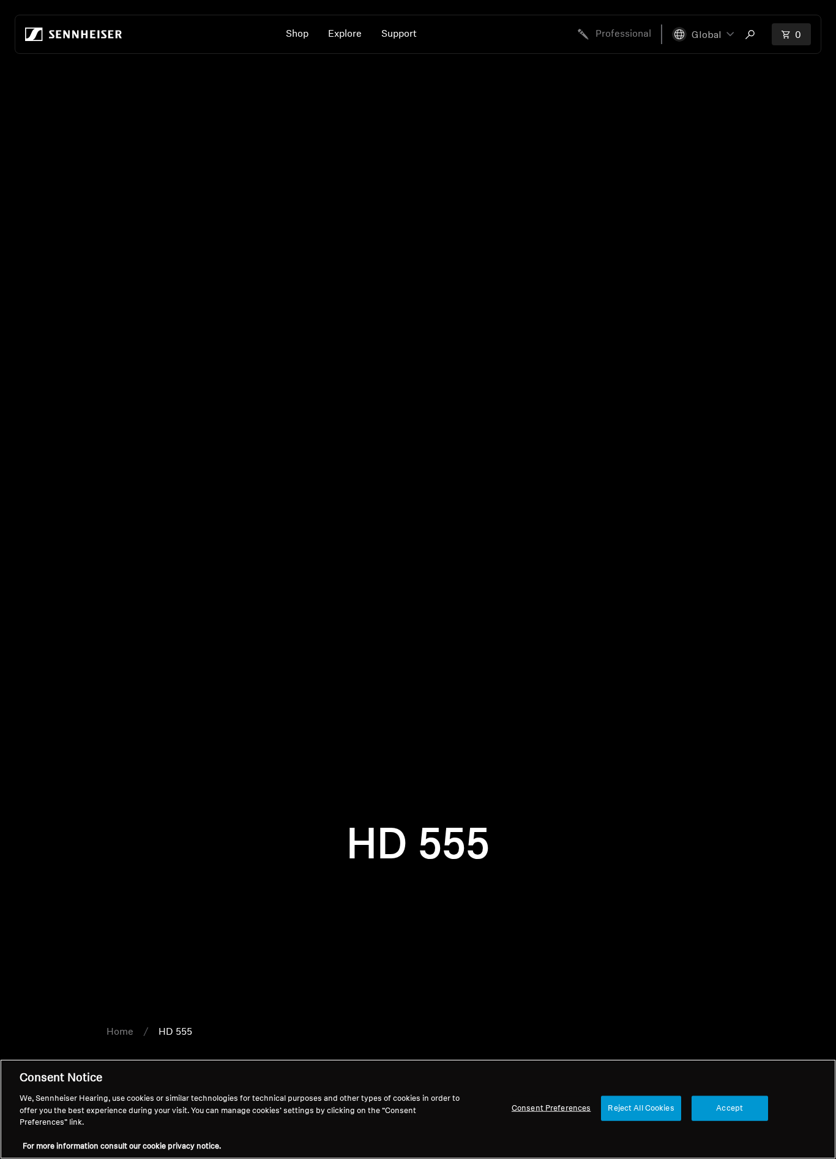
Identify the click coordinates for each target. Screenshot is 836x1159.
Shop (297, 34)
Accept (729, 1108)
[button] (703, 34)
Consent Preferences (551, 1108)
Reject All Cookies (641, 1108)
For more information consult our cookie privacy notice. (122, 1146)
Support (399, 34)
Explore (345, 34)
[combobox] (753, 34)
